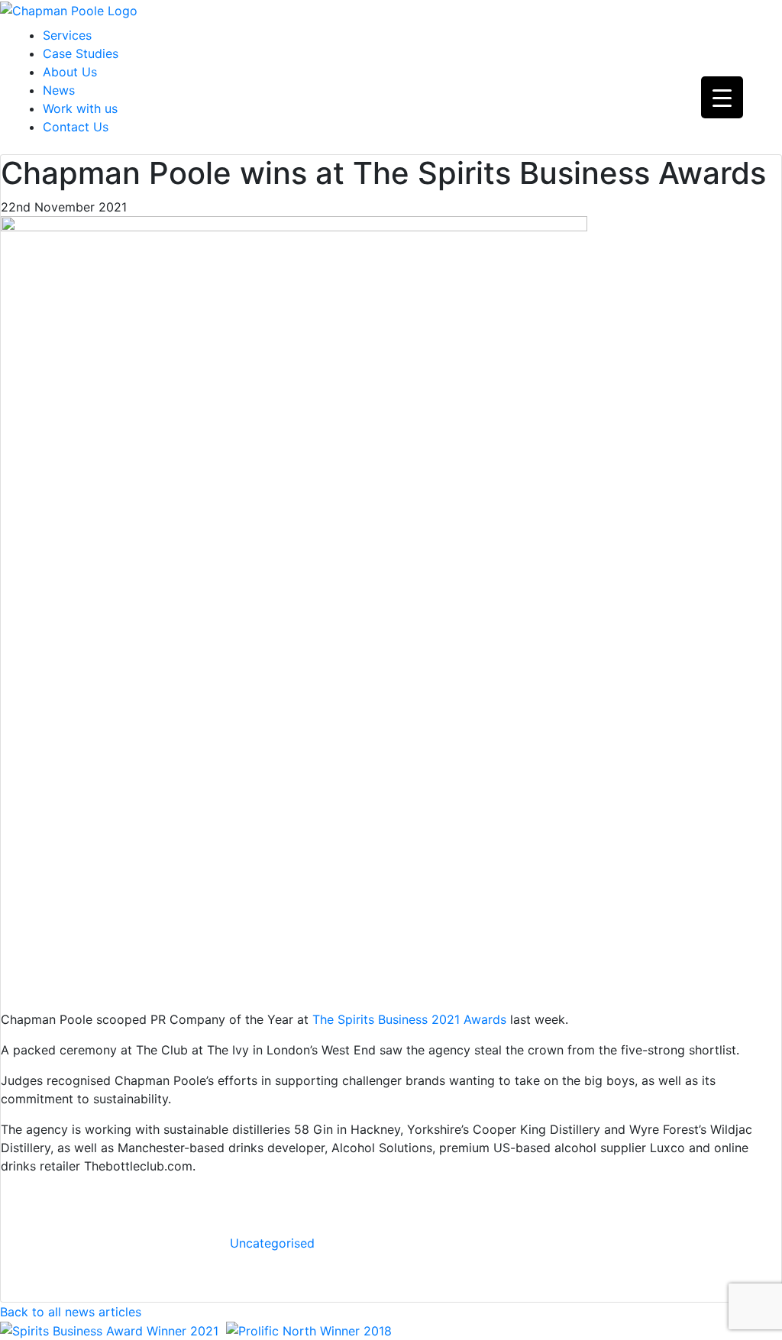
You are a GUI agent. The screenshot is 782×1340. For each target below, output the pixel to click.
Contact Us (75, 126)
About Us (70, 71)
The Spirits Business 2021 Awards (409, 1019)
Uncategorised (272, 1243)
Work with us (80, 108)
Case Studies (80, 53)
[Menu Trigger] (722, 97)
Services (67, 35)
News (59, 90)
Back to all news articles (70, 1311)
